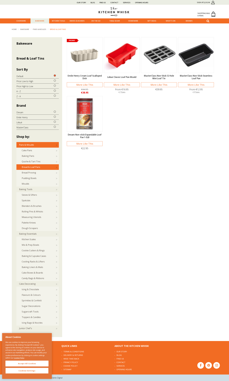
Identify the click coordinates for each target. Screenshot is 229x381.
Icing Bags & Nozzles (32, 322)
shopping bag (203, 14)
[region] (27, 356)
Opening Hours (141, 2)
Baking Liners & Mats (32, 267)
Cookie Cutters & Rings (33, 250)
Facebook (200, 365)
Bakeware (39, 21)
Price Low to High (24, 81)
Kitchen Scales (29, 239)
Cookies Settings (27, 370)
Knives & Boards (77, 21)
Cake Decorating (27, 283)
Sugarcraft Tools (30, 311)
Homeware (133, 21)
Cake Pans (27, 150)
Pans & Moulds (39, 29)
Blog (93, 2)
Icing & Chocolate (30, 289)
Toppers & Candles (31, 317)
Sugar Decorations (31, 306)
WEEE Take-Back (71, 358)
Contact (114, 2)
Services (126, 2)
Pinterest (208, 365)
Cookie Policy (70, 366)
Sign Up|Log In (203, 2)
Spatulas (26, 200)
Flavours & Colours (31, 294)
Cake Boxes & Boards (32, 272)
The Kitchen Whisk (114, 11)
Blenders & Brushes (31, 206)
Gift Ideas (151, 21)
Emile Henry (22, 117)
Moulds (25, 183)
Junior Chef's (25, 328)
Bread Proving (29, 172)
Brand (21, 105)
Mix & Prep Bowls (30, 244)
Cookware (21, 21)
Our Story (81, 2)
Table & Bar (114, 21)
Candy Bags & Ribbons (33, 278)
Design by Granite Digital (52, 377)
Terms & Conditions (73, 351)
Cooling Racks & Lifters (33, 261)
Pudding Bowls (29, 178)
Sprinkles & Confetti (32, 300)
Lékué (19, 122)
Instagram (216, 365)
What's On (170, 21)
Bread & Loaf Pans (58, 29)
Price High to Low (24, 86)
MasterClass (22, 127)
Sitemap (67, 369)
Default (19, 76)
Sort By (22, 69)
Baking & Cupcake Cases (34, 256)
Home (14, 29)
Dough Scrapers (30, 228)
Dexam (19, 112)
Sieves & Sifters (29, 194)
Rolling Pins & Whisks (32, 211)
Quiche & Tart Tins (31, 161)
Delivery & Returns (73, 355)
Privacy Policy (70, 362)
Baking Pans (28, 155)
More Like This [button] (84, 84)
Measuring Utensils (31, 217)
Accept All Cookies (27, 363)
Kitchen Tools (58, 21)
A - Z (18, 91)
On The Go (95, 21)
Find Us (103, 2)
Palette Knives (29, 222)
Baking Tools (25, 189)
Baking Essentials (28, 233)
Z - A (18, 96)
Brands (189, 21)
